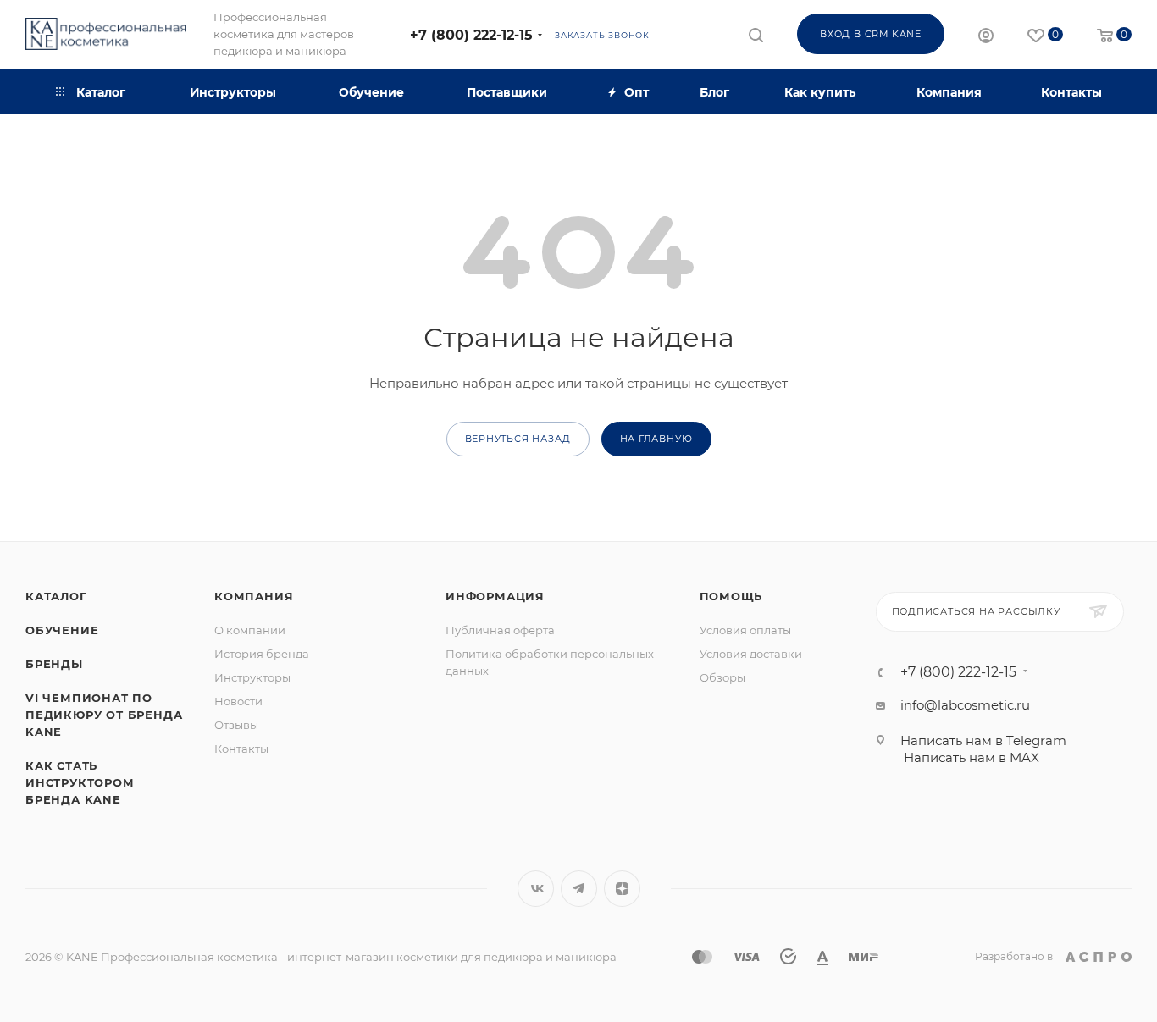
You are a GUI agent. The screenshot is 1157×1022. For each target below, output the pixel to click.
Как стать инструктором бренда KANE (80, 782)
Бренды (54, 664)
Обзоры (722, 677)
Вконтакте (536, 888)
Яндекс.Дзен (622, 888)
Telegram (579, 888)
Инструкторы (252, 677)
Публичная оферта (500, 630)
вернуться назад (518, 439)
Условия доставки (751, 653)
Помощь (731, 596)
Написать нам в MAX (971, 757)
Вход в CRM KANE (871, 34)
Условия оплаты (745, 630)
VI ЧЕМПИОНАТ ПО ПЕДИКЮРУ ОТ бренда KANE (103, 714)
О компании (249, 630)
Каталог (56, 596)
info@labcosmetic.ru (965, 705)
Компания (253, 596)
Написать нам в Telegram (983, 740)
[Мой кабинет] (986, 37)
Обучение (61, 630)
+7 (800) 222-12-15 (471, 35)
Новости (238, 701)
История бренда (261, 653)
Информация (495, 596)
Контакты (241, 748)
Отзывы (236, 725)
